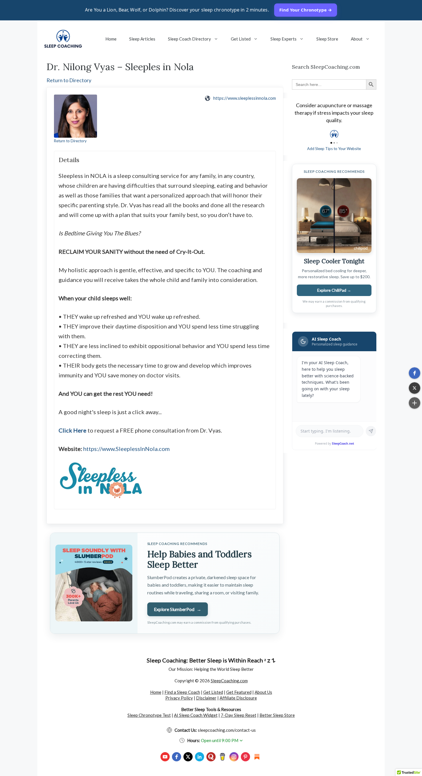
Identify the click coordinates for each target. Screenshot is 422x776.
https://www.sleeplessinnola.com (244, 98)
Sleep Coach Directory (189, 38)
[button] (414, 373)
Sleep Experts (283, 38)
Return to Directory (69, 80)
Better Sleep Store (277, 715)
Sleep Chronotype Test (149, 715)
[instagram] (234, 756)
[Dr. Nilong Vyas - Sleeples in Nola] (75, 116)
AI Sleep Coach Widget (196, 715)
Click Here (72, 430)
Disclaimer (206, 697)
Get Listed (241, 38)
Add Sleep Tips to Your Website (334, 148)
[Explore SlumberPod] (93, 583)
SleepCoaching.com (229, 680)
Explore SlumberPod (177, 609)
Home (111, 38)
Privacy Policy (179, 697)
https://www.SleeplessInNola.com (126, 448)
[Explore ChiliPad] (334, 215)
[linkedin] (199, 756)
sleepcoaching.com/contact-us (227, 730)
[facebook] (176, 756)
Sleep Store (327, 38)
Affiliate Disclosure (238, 697)
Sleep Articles (142, 38)
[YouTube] (165, 756)
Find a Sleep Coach (182, 692)
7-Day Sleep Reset (238, 715)
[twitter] (188, 756)
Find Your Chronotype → (305, 10)
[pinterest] (245, 756)
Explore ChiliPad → (334, 290)
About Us (263, 692)
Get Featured (238, 692)
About (357, 38)
